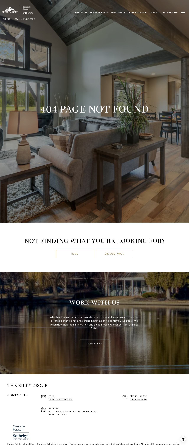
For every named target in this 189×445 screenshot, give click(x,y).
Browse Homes (114, 254)
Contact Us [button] (94, 344)
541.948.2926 (138, 399)
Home (74, 254)
